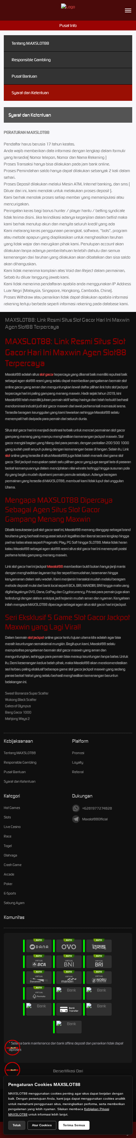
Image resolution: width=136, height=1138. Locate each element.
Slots (7, 817)
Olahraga (10, 855)
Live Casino (12, 826)
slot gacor (46, 374)
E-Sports (10, 893)
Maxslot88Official (95, 819)
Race (7, 836)
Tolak (17, 1125)
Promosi (78, 753)
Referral (77, 772)
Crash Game (13, 865)
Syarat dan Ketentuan (30, 92)
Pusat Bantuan (24, 76)
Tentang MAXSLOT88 (30, 43)
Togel (8, 846)
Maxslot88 (55, 566)
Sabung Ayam (14, 903)
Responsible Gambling (31, 59)
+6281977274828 (97, 808)
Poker (8, 884)
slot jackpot (36, 637)
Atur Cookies (42, 1125)
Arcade (9, 874)
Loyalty (77, 762)
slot (7, 455)
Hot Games (12, 807)
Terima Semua (74, 1125)
